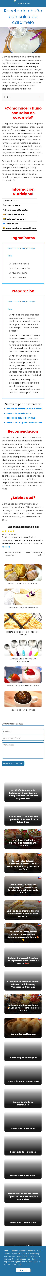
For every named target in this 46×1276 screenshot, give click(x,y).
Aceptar (23, 1270)
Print (9, 255)
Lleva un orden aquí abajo (21, 248)
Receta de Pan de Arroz (18, 413)
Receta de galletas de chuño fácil (24, 408)
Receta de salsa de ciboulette (13, 553)
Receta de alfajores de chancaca (24, 422)
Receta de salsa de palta (34, 553)
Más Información (15, 1264)
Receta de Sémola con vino (20, 417)
